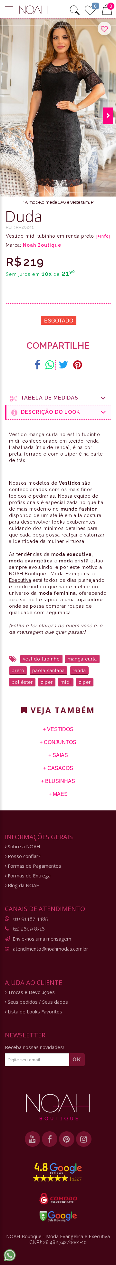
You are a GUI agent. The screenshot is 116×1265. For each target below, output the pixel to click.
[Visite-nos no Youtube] (32, 1139)
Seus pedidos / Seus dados (37, 1002)
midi (66, 682)
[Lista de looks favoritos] (90, 9)
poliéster (22, 682)
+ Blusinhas (58, 781)
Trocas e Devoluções (30, 992)
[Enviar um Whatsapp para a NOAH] (9, 1255)
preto (18, 670)
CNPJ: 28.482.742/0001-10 (58, 1242)
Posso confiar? (23, 856)
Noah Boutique (42, 245)
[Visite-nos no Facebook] (49, 1139)
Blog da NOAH (23, 885)
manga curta (82, 658)
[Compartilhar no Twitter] (63, 365)
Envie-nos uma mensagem (42, 939)
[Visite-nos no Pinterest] (66, 1139)
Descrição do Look (49, 412)
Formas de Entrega (28, 876)
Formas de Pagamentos (33, 866)
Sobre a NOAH (23, 846)
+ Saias (58, 755)
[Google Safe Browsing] (58, 1216)
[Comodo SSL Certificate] (58, 1198)
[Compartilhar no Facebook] (37, 365)
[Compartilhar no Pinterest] (77, 365)
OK (77, 1059)
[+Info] (103, 236)
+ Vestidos (58, 729)
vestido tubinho (41, 658)
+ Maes (58, 794)
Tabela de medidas (47, 398)
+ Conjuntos (58, 742)
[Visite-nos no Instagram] (84, 1139)
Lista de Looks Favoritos (34, 1012)
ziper (47, 682)
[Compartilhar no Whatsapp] (50, 365)
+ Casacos (58, 768)
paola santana (48, 670)
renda (79, 670)
